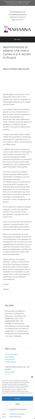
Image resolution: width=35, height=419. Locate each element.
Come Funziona (11, 354)
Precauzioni (10, 359)
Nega (18, 404)
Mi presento (10, 357)
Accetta (17, 399)
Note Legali (10, 372)
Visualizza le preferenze (17, 409)
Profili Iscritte (10, 362)
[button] (32, 377)
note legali (9, 336)
